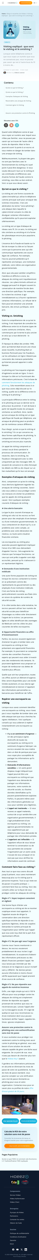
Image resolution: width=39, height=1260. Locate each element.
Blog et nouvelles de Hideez (16, 14)
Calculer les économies (19, 1146)
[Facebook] (13, 1249)
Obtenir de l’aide (16, 1223)
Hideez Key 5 (13, 1059)
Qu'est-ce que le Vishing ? (15, 88)
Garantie (13, 1240)
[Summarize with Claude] (11, 125)
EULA (12, 1244)
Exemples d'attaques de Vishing (17, 96)
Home (4, 14)
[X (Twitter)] (21, 1249)
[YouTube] (17, 1249)
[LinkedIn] (26, 1249)
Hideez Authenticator (17, 1198)
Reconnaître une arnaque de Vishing (18, 101)
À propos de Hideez (17, 1212)
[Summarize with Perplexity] (17, 125)
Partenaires (14, 1216)
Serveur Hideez (15, 1195)
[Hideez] (19, 1176)
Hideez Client (14, 1202)
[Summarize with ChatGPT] (6, 125)
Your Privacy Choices (19, 1256)
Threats (7, 42)
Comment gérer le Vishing (15, 105)
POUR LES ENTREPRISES (28, 1121)
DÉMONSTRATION (26, 3)
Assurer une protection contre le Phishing (20, 113)
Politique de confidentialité (19, 1233)
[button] (3, 3)
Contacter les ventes (17, 1219)
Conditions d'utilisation (18, 1237)
